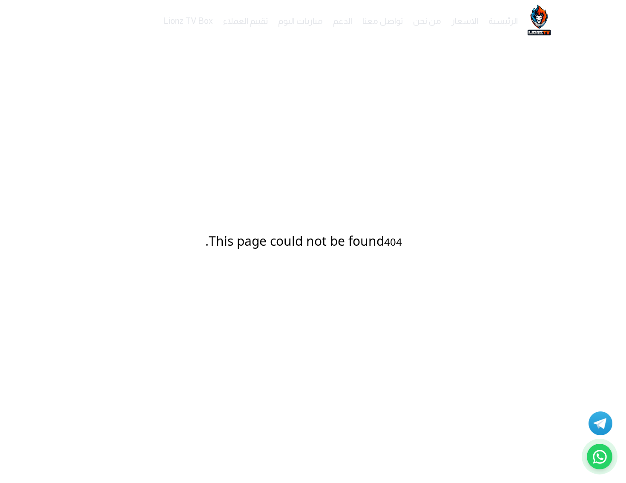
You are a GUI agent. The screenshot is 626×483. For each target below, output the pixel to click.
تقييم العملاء (245, 21)
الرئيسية (503, 21)
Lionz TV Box (188, 21)
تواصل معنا (382, 21)
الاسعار (464, 21)
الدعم (342, 21)
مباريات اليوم (300, 21)
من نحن (427, 21)
